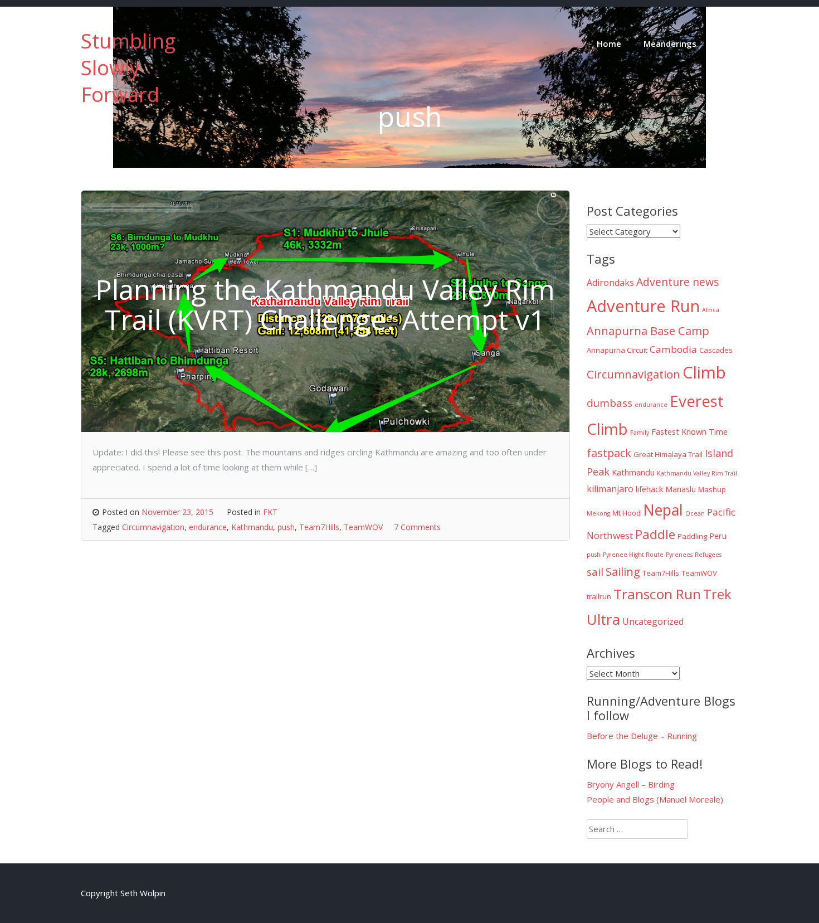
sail (595, 572)
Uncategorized (653, 621)
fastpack (609, 452)
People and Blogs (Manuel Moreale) (655, 799)
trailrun (599, 596)
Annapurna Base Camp (648, 330)
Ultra (603, 619)
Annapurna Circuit (617, 350)
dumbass (609, 403)
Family (639, 432)
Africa (710, 310)
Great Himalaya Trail (668, 454)
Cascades (716, 350)
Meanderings (670, 43)
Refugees (708, 554)
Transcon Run (657, 594)
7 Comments (417, 527)
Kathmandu (252, 527)
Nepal (663, 510)
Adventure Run (643, 306)
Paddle (655, 534)
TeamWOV (363, 527)
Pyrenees (679, 554)
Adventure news (677, 281)
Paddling (692, 536)
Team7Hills (319, 527)
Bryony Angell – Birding (631, 784)
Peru (718, 535)
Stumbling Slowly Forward (128, 67)
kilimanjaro (610, 489)
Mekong (598, 513)
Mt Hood (626, 513)
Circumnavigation (153, 527)
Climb (704, 372)
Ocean (695, 513)
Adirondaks (610, 282)
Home (609, 43)
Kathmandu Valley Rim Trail (697, 473)
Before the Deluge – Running (642, 735)
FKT (270, 512)
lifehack (649, 488)
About (731, 43)
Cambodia (673, 349)
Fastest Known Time (689, 431)
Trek (717, 594)
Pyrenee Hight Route (633, 554)
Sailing (623, 571)
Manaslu (680, 488)
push (286, 527)
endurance (208, 527)
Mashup (712, 489)
